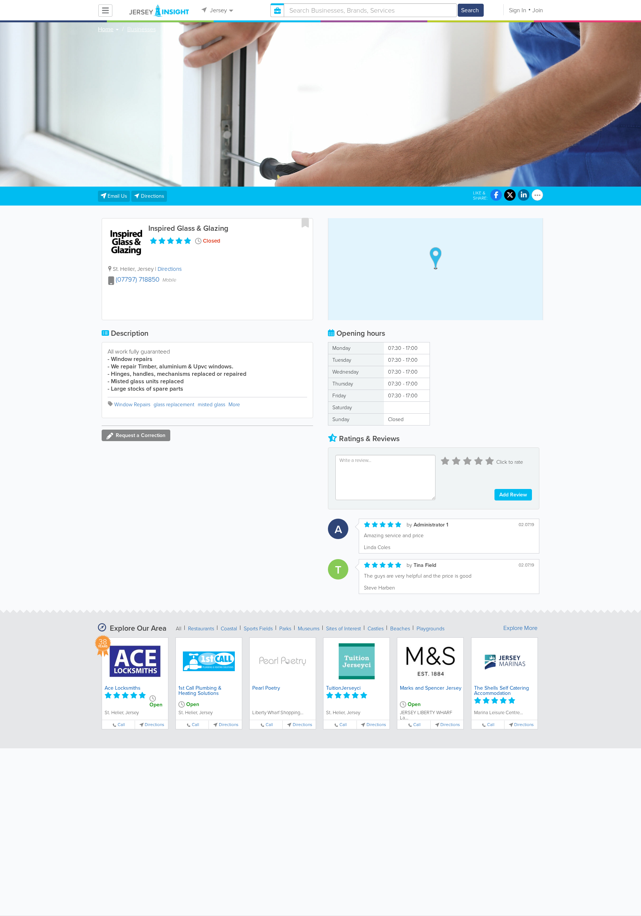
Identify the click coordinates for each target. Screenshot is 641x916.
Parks (285, 629)
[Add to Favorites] (305, 222)
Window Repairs (132, 404)
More (234, 404)
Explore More (520, 628)
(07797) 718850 (138, 279)
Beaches (400, 629)
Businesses (141, 29)
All (178, 629)
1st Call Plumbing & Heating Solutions (199, 690)
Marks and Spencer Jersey (430, 688)
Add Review (513, 495)
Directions (170, 269)
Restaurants (201, 629)
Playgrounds (430, 629)
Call (121, 724)
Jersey (217, 10)
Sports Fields (258, 629)
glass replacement (174, 404)
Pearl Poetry (266, 688)
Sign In (517, 10)
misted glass (211, 404)
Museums (308, 629)
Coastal (229, 629)
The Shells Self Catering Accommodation (501, 690)
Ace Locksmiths (123, 688)
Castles (376, 629)
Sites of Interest (343, 629)
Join (537, 10)
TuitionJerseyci (343, 688)
